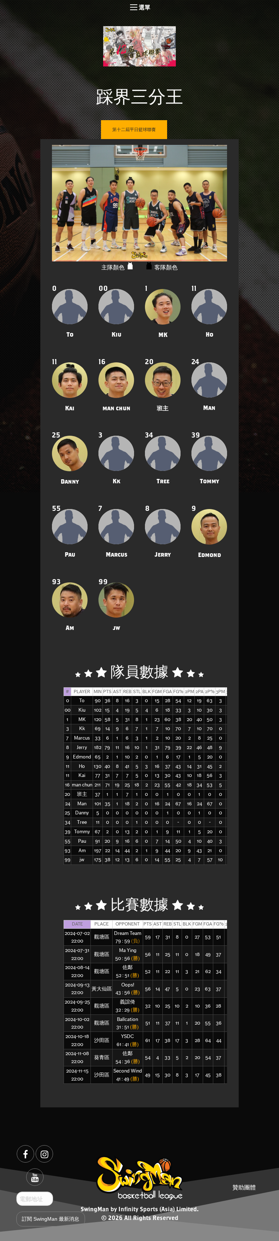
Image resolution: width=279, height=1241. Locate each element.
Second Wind (127, 1071)
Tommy (82, 831)
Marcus (82, 738)
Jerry (82, 747)
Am (82, 850)
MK (82, 719)
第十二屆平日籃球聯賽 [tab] (134, 129)
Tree (82, 822)
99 (67, 859)
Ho (82, 766)
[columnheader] (67, 691)
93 (67, 850)
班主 (82, 794)
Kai (81, 775)
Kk (82, 728)
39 (67, 831)
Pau (82, 841)
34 (67, 822)
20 (67, 794)
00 (67, 710)
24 (67, 803)
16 (67, 785)
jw (82, 859)
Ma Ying (127, 950)
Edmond (82, 757)
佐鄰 (127, 967)
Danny (82, 812)
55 (67, 841)
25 (67, 812)
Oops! (127, 985)
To (82, 700)
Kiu (81, 710)
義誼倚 (127, 1002)
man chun (82, 785)
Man (81, 803)
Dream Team (127, 933)
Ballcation (127, 1019)
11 (67, 766)
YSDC (127, 1036)
